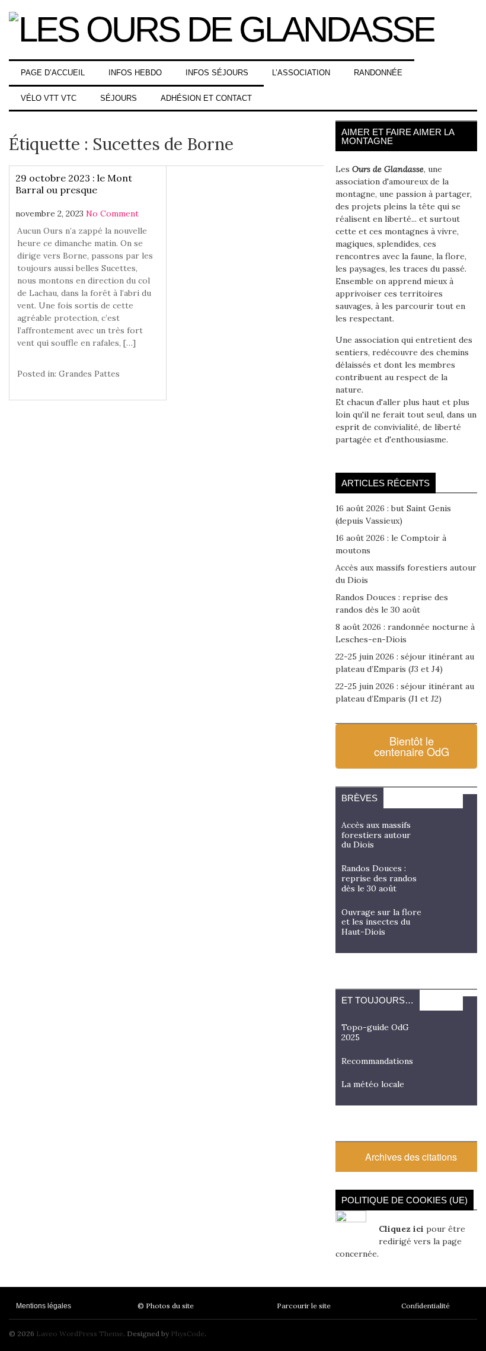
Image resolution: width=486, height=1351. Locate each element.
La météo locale (372, 1084)
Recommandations (377, 1061)
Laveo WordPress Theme (79, 1333)
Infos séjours (217, 72)
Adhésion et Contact (206, 98)
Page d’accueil (53, 72)
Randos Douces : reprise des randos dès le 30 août (379, 878)
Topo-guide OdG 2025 (375, 1032)
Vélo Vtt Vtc (48, 98)
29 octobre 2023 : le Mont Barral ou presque (73, 184)
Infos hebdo (135, 72)
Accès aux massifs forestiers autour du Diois (376, 835)
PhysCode (187, 1333)
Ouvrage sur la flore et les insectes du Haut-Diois (381, 922)
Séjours (118, 98)
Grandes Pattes (89, 373)
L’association (301, 72)
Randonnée (378, 72)
